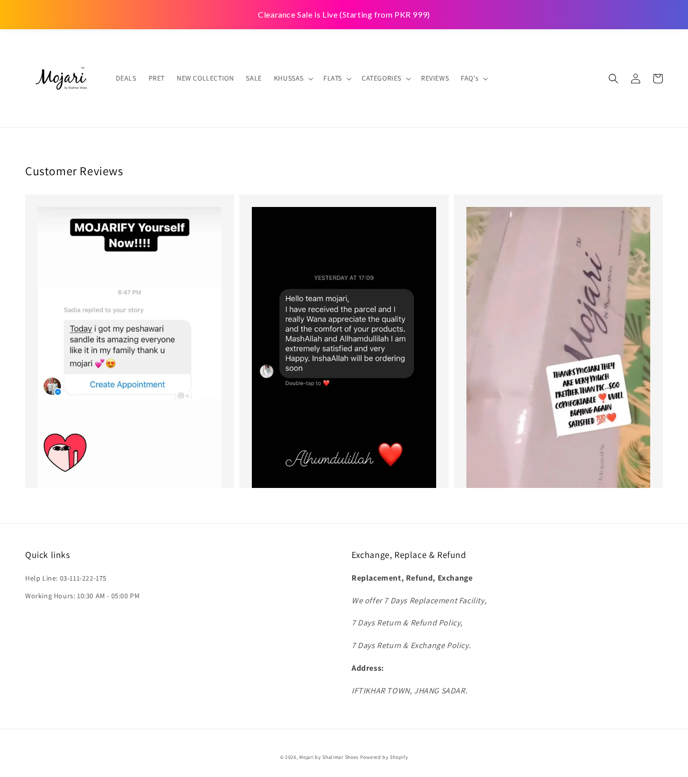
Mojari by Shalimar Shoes (329, 757)
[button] (613, 78)
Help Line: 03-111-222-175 (66, 578)
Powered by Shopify (384, 757)
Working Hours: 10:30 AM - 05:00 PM (82, 595)
